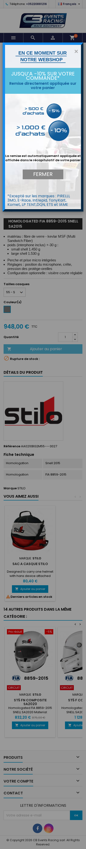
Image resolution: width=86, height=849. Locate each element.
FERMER (43, 174)
